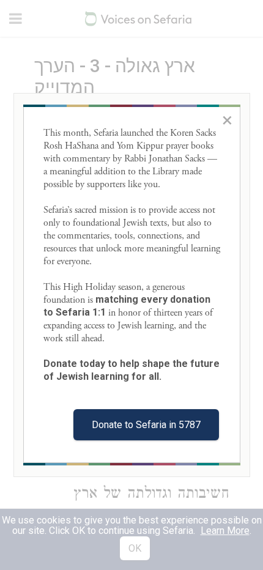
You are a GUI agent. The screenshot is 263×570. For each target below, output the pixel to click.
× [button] (227, 119)
